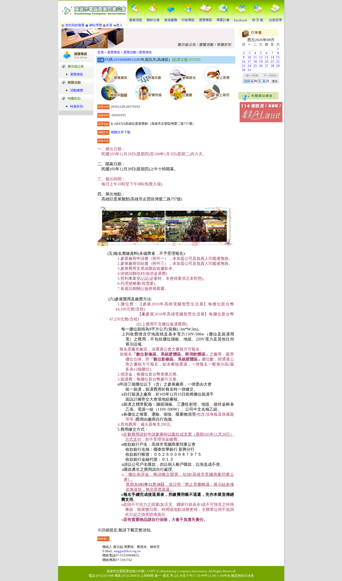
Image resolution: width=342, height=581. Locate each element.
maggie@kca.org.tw (127, 551)
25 (255, 66)
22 (278, 61)
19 (261, 61)
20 (266, 61)
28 (272, 66)
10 (249, 57)
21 (272, 61)
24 (249, 66)
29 (278, 66)
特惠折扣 (76, 106)
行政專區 (188, 20)
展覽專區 (205, 20)
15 (278, 57)
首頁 (109, 25)
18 (255, 61)
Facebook (240, 20)
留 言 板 (257, 20)
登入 (119, 25)
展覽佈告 (76, 74)
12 (261, 57)
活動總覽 (76, 90)
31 (249, 70)
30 (243, 70)
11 (255, 57)
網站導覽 (95, 25)
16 (243, 61)
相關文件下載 (120, 132)
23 (243, 66)
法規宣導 (275, 20)
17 (249, 61)
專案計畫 (223, 20)
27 (266, 66)
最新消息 (135, 20)
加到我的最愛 (75, 25)
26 (261, 66)
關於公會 (153, 20)
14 (272, 57)
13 (266, 57)
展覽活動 (129, 52)
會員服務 (170, 20)
